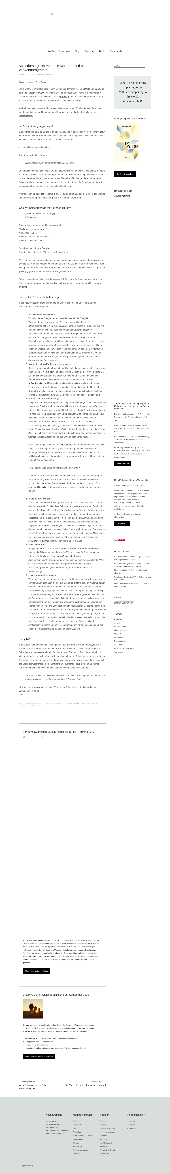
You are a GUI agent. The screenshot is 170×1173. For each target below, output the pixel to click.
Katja (33, 74)
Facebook (148, 3)
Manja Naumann (92, 89)
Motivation (118, 637)
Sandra (48, 1039)
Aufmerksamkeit (36, 383)
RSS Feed (164, 3)
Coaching (89, 51)
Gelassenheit (68, 556)
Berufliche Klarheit (121, 626)
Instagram (160, 3)
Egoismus (77, 703)
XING (152, 3)
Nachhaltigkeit (120, 641)
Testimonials (116, 51)
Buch (101, 51)
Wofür (51, 51)
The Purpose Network (33, 93)
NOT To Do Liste (37, 433)
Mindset (38, 703)
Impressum (77, 1147)
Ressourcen (93, 703)
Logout (76, 1154)
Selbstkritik (43, 487)
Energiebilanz (85, 703)
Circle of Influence (67, 703)
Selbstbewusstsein (24, 706)
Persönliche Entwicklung (124, 648)
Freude (63, 97)
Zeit (41, 706)
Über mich (64, 51)
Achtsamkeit (57, 703)
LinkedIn (156, 3)
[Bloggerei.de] (119, 540)
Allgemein (118, 619)
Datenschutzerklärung (82, 1150)
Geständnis (67, 445)
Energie (45, 248)
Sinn (79, 198)
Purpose (23, 225)
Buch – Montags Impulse (83, 1136)
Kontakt (76, 1143)
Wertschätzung (34, 706)
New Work (118, 645)
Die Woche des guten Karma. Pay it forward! (85, 1083)
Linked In (131, 1121)
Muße (64, 414)
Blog (77, 51)
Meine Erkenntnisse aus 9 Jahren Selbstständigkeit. (34, 1085)
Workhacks (119, 652)
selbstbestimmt (86, 391)
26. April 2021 (23, 74)
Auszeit (117, 623)
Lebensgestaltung (30, 703)
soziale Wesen (44, 194)
